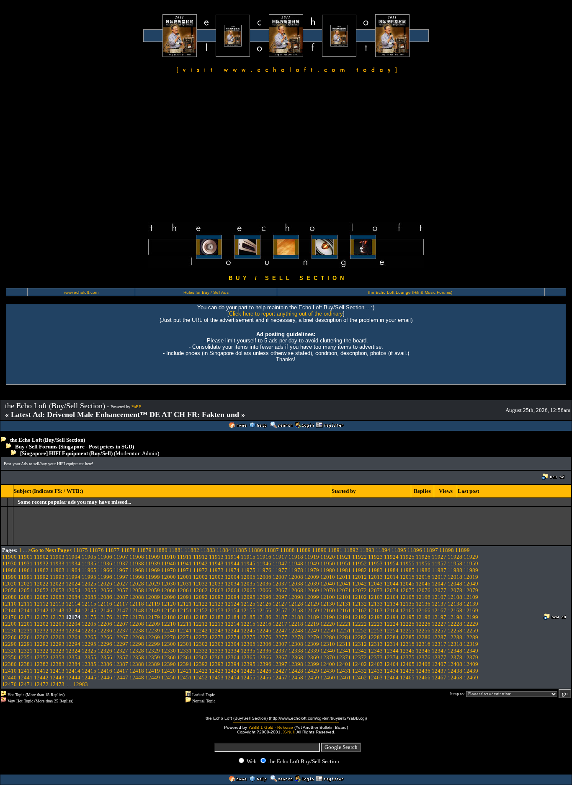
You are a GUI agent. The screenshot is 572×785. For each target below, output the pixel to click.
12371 (343, 657)
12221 (343, 624)
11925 (407, 557)
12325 (89, 651)
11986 (423, 570)
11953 (375, 563)
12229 (471, 624)
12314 (391, 644)
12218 (296, 624)
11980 (327, 570)
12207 (120, 624)
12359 (152, 657)
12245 (248, 630)
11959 (471, 563)
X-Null (288, 732)
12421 (184, 671)
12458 (296, 677)
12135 (407, 604)
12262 (41, 637)
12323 (57, 651)
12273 (216, 637)
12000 (168, 577)
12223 (375, 624)
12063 (216, 590)
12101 (343, 597)
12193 (375, 617)
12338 (296, 651)
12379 (471, 657)
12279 (311, 637)
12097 (280, 597)
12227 (439, 624)
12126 (264, 604)
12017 (439, 577)
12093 (216, 597)
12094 (232, 597)
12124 (232, 604)
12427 (280, 671)
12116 (105, 604)
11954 (391, 563)
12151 (184, 610)
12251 (343, 630)
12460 (327, 677)
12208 (136, 624)
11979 (311, 570)
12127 (280, 604)
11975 (248, 570)
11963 (57, 570)
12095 (248, 597)
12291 (25, 644)
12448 (136, 677)
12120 (168, 604)
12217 (280, 624)
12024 (73, 583)
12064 (232, 590)
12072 (359, 590)
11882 (192, 550)
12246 (264, 630)
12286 (423, 637)
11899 (462, 550)
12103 (375, 597)
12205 (89, 624)
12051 (25, 590)
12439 (471, 671)
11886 (255, 550)
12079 (471, 590)
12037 (280, 583)
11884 (223, 550)
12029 (152, 583)
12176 (105, 617)
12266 (105, 637)
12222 (359, 624)
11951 (343, 563)
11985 (407, 570)
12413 (57, 671)
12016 (423, 577)
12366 (264, 657)
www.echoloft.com (81, 292)
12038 (296, 583)
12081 (25, 597)
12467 (439, 677)
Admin (149, 453)
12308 (296, 644)
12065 (248, 590)
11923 (375, 557)
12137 (439, 604)
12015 (407, 577)
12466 (423, 677)
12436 (423, 671)
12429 (311, 671)
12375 (407, 657)
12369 (311, 657)
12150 (168, 610)
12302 (200, 644)
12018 (455, 577)
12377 (439, 657)
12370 (327, 657)
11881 (176, 550)
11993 (57, 577)
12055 (89, 590)
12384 (73, 664)
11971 (184, 570)
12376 (423, 657)
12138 (455, 604)
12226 (423, 624)
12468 (455, 677)
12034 (232, 583)
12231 (25, 630)
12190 (327, 617)
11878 (128, 550)
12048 (455, 583)
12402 (359, 664)
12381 (25, 664)
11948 (296, 563)
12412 (41, 671)
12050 (9, 590)
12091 (184, 597)
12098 (296, 597)
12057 (120, 590)
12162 (359, 610)
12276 (264, 637)
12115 (89, 604)
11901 (25, 557)
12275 (248, 637)
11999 (152, 577)
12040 (327, 583)
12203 (57, 624)
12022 (41, 583)
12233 (57, 630)
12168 (455, 610)
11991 (25, 577)
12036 (264, 583)
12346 (423, 651)
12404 (391, 664)
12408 (455, 664)
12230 (9, 630)
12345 (407, 651)
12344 (391, 651)
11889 (303, 550)
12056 (105, 590)
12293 (57, 644)
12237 (120, 630)
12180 (168, 617)
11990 (9, 577)
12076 (423, 590)
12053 (57, 590)
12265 (89, 637)
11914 (232, 557)
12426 (264, 671)
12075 (407, 590)
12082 (41, 597)
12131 (343, 604)
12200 (9, 624)
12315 (407, 644)
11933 (57, 563)
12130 (327, 604)
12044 (391, 583)
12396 (264, 664)
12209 (152, 624)
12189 (311, 617)
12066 (264, 590)
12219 (311, 624)
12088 (136, 597)
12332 (200, 651)
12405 (407, 664)
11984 (391, 570)
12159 (311, 610)
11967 (120, 570)
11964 (73, 570)
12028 (136, 583)
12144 (73, 610)
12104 (391, 597)
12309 (311, 644)
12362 (200, 657)
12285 (407, 637)
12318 (455, 644)
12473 (57, 684)
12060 (168, 590)
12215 (248, 624)
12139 (471, 604)
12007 (280, 577)
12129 (311, 604)
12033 (216, 583)
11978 (296, 570)
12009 (311, 577)
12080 (9, 597)
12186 (264, 617)
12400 (327, 664)
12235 (89, 630)
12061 (184, 590)
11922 (359, 557)
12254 (391, 630)
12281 (343, 637)
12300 (168, 644)
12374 (391, 657)
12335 (248, 651)
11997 (120, 577)
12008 (296, 577)
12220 (327, 624)
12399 (311, 664)
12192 (359, 617)
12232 (41, 630)
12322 (41, 651)
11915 (248, 557)
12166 (423, 610)
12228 (455, 624)
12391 (184, 664)
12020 (9, 583)
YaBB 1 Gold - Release (270, 727)
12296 (105, 644)
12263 (57, 637)
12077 (439, 590)
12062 (200, 590)
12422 (200, 671)
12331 (184, 651)
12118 (136, 604)
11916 (264, 557)
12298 (136, 644)
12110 (9, 604)
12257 (439, 630)
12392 (200, 664)
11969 (152, 570)
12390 (168, 664)
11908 (136, 557)
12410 (9, 671)
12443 (57, 677)
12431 (343, 671)
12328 (136, 651)
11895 (399, 550)
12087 (120, 597)
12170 (9, 617)
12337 (280, 651)
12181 (184, 617)
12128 (296, 604)
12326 (105, 651)
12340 (327, 651)
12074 (391, 590)
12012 (359, 577)
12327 (120, 651)
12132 (359, 604)
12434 (391, 671)
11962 (41, 570)
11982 (359, 570)
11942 (200, 563)
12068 (296, 590)
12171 (25, 617)
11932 (41, 563)
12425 (248, 671)
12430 (327, 671)
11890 (319, 550)
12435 (407, 671)
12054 (73, 590)
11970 (168, 570)
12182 (200, 617)
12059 (152, 590)
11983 (375, 570)
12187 (280, 617)
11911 (184, 557)
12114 (73, 604)
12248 (296, 630)
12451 (184, 677)
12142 (41, 610)
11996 (105, 577)
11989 (471, 570)
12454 (232, 677)
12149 (152, 610)
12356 (105, 657)
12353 (57, 657)
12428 (296, 671)
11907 (120, 557)
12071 (343, 590)
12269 (152, 637)
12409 (471, 664)
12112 (41, 604)
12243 (216, 630)
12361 (184, 657)
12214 (232, 624)
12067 (280, 590)
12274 (232, 637)
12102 (359, 597)
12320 (9, 651)
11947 (280, 563)
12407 (439, 664)
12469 (471, 677)
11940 (168, 563)
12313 (375, 644)
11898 (446, 550)
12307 (280, 644)
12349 (471, 651)
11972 (200, 570)
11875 (80, 550)
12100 (327, 597)
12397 (280, 664)
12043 (375, 583)
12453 (216, 677)
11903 (57, 557)
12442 (41, 677)
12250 (327, 630)
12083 (57, 597)
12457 (280, 677)
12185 (248, 617)
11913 (216, 557)
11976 (264, 570)
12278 (296, 637)
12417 (120, 671)
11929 (471, 557)
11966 (105, 570)
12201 (25, 624)
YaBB (136, 406)
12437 (439, 671)
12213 (216, 624)
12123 (216, 604)
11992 (41, 577)
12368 (296, 657)
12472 (41, 684)
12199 (471, 617)
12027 (120, 583)
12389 (152, 664)
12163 (375, 610)
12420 (168, 671)
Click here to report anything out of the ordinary (286, 314)
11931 (25, 563)
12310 (327, 644)
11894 (383, 550)
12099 (311, 597)
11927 (439, 557)
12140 (9, 610)
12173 (57, 617)
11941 (184, 563)
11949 (311, 563)
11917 (280, 557)
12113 (57, 604)
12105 (407, 597)
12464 (391, 677)
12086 (105, 597)
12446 (105, 677)
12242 (200, 630)
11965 (89, 570)
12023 (57, 583)
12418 (136, 671)
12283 (375, 637)
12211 (184, 624)
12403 (375, 664)
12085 (89, 597)
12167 (439, 610)
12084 (73, 597)
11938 (136, 563)
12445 (89, 677)
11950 (327, 563)
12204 (73, 624)
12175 (89, 617)
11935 (89, 563)
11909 (152, 557)
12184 (232, 617)
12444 (73, 677)
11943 (216, 563)
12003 (216, 577)
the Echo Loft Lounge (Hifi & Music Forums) (410, 292)
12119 (152, 604)
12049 (471, 583)
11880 (160, 550)
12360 (168, 657)
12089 (152, 597)
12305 (248, 644)
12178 (136, 617)
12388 (136, 664)
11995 (89, 577)
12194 (391, 617)
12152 (200, 610)
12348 (455, 651)
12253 (375, 630)
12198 (455, 617)
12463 (375, 677)
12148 (136, 610)
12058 (136, 590)
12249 (311, 630)
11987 (439, 570)
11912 (200, 557)
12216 (264, 624)
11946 (264, 563)
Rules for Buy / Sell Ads (206, 292)
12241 (184, 630)
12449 (152, 677)
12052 (41, 590)
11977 (280, 570)
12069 (311, 590)
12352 (41, 657)
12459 (311, 677)
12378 (455, 657)
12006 (264, 577)
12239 (152, 630)
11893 (367, 550)
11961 (25, 570)
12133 (375, 604)
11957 (439, 563)
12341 (343, 651)
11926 (423, 557)
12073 (375, 590)
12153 (216, 610)
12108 (455, 597)
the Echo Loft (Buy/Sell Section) (47, 440)
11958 (455, 563)
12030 (168, 583)
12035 (248, 583)
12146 (105, 610)
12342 (359, 651)
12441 (25, 677)
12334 (232, 651)
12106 (423, 597)
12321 (25, 651)
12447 (120, 677)
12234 (73, 630)
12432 (359, 671)
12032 (200, 583)
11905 (89, 557)
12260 (9, 637)
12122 (200, 604)
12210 (168, 624)
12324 (73, 651)
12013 (375, 577)
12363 (216, 657)
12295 (89, 644)
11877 (112, 550)
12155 (248, 610)
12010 (327, 577)
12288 (455, 637)
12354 (73, 657)
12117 (120, 604)
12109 (471, 597)
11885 (239, 550)
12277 (280, 637)
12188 (296, 617)
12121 (184, 604)
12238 (136, 630)
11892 (351, 550)
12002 (200, 577)
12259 (471, 630)
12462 (359, 677)
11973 (216, 570)
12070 (327, 590)
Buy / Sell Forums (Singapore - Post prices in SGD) (74, 446)
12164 (391, 610)
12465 (407, 677)
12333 (216, 651)
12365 (248, 657)
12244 (232, 630)
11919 (311, 557)
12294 (73, 644)
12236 (105, 630)
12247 (280, 630)
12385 (89, 664)
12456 (264, 677)
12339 (311, 651)
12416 (105, 671)
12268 (136, 637)
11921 (343, 557)
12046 (423, 583)
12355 (89, 657)
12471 (25, 684)
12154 (232, 610)
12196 (423, 617)
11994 (73, 577)
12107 (439, 597)
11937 (120, 563)
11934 (73, 563)
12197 (439, 617)
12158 (296, 610)
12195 (407, 617)
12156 (264, 610)
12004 (232, 577)
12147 (120, 610)
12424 (232, 671)
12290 (9, 644)
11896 (414, 550)
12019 (471, 577)
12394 (232, 664)
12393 (216, 664)
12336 (264, 651)
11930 (9, 563)
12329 (152, 651)
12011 (343, 577)
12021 (25, 583)
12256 (423, 630)
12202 (41, 624)
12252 (359, 630)
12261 (25, 637)
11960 (9, 570)
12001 (184, 577)
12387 (120, 664)
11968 (136, 570)
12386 (105, 664)
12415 (89, 671)
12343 (375, 651)
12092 (200, 597)
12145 (89, 610)
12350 (9, 657)
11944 (232, 563)
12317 (439, 644)
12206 (105, 624)
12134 (391, 604)
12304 (232, 644)
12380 (9, 664)
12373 (375, 657)
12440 (9, 677)
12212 (200, 624)
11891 (335, 550)
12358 (136, 657)
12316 (423, 644)
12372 (359, 657)
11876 (96, 550)
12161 (343, 610)
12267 (120, 637)
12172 (41, 617)
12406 (423, 664)
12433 (375, 671)
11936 (105, 563)
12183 (216, 617)
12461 (343, 677)
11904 (73, 557)
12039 (311, 583)
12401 (343, 664)
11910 (168, 557)
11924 (391, 557)
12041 (343, 583)
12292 (41, 644)
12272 (200, 637)
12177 (120, 617)
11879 (144, 550)
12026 (105, 583)
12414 (73, 671)
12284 (391, 637)
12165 (407, 610)
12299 (152, 644)
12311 (343, 644)
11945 (248, 563)
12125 (248, 604)
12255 (407, 630)
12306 (264, 644)
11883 (208, 550)
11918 (296, 557)
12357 (120, 657)
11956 (423, 563)
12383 (57, 664)
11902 (41, 557)
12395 (248, 664)
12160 (327, 610)
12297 (120, 644)
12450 (168, 677)
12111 (25, 604)
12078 (455, 590)
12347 (439, 651)
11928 (455, 557)
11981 (343, 570)
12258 (455, 630)
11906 (105, 557)
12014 (391, 577)
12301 (184, 644)
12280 (327, 637)
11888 (287, 550)
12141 (25, 610)
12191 (343, 617)
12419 (152, 671)
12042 (359, 583)
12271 (184, 637)
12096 (264, 597)
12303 (216, 644)
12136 (423, 604)
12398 (296, 664)
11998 (136, 577)
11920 (327, 557)
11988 (455, 570)
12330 (168, 651)
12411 (25, 671)
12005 (248, 577)
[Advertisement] (286, 149)
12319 (471, 644)
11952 (359, 563)
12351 (25, 657)
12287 (439, 637)
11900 (9, 557)
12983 (80, 684)
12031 (184, 583)
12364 (232, 657)
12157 (280, 610)
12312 (359, 644)
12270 (168, 637)
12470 (9, 684)
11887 (271, 550)
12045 (407, 583)
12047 (439, 583)
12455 (248, 677)
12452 (200, 677)
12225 (407, 624)
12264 (73, 637)
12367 (280, 657)
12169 (471, 610)
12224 (391, 624)
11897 (430, 550)
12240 (168, 630)
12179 (152, 617)
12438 (455, 671)
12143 (57, 610)
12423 (216, 671)
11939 (152, 563)
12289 (471, 637)
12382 (41, 664)
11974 (232, 570)
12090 (168, 597)
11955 (407, 563)
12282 (359, 637)
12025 (89, 583)
